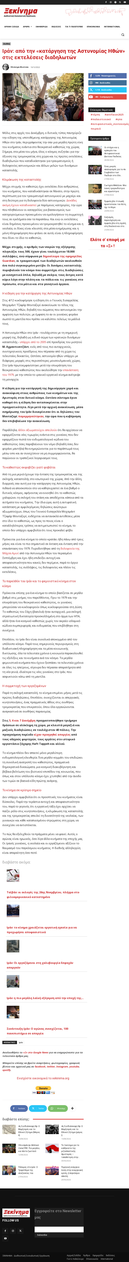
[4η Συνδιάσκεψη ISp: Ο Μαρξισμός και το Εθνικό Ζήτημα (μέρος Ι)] (52, 1129)
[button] (123, 35)
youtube (74, 1066)
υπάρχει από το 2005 (33, 342)
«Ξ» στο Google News (35, 1052)
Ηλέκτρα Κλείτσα (19, 67)
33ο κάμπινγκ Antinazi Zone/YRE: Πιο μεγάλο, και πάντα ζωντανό (29, 1148)
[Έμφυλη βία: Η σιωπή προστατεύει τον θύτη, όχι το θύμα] (95, 204)
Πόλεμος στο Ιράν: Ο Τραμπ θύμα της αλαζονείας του (28, 1170)
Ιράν (21, 1042)
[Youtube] (125, 2)
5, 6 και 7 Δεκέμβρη (22, 720)
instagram (62, 1066)
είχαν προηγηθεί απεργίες (52, 734)
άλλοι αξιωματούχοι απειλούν (37, 430)
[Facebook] (106, 2)
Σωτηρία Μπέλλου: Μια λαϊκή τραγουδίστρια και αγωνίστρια (115, 188)
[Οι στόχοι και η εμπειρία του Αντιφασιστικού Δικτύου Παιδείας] (95, 150)
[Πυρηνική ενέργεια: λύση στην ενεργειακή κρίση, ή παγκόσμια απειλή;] (52, 1170)
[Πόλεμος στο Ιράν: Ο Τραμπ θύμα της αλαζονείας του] (9, 1170)
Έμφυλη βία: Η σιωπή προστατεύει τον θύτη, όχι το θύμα (115, 204)
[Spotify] (115, 2)
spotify (6, 1070)
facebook (40, 1066)
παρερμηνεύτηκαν (31, 416)
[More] (72, 1108)
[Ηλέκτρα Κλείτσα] (6, 67)
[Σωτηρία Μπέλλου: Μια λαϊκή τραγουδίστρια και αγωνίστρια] (95, 188)
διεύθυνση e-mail (44, 1225)
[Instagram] (111, 2)
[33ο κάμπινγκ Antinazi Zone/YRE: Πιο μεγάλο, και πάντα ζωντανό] (9, 1148)
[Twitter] (120, 2)
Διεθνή (6, 44)
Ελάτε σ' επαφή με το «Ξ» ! (107, 242)
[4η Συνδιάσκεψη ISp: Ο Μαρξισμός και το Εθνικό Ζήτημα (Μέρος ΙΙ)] (9, 1129)
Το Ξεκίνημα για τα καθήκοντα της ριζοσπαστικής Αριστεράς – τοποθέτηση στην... (70, 1151)
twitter (51, 1066)
